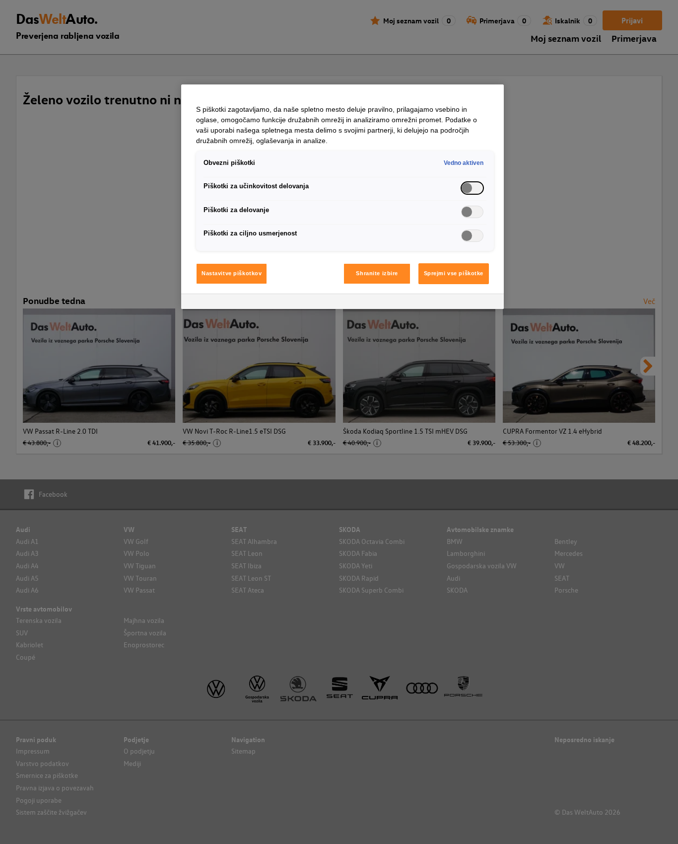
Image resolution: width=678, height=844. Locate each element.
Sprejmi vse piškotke (453, 273)
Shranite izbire (377, 273)
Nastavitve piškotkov (232, 273)
